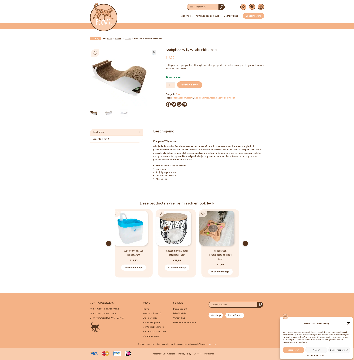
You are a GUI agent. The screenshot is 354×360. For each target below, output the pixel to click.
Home (109, 38)
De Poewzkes (231, 15)
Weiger (316, 350)
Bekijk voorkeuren (339, 350)
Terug (96, 38)
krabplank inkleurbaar (204, 98)
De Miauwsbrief (151, 336)
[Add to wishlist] (95, 53)
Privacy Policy (319, 355)
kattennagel (177, 98)
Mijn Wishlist (180, 313)
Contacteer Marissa (153, 327)
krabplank (188, 98)
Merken (118, 38)
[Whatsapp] (179, 104)
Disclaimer (209, 354)
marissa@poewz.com (104, 313)
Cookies (310, 355)
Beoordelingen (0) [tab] (101, 139)
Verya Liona (211, 344)
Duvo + (128, 38)
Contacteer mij (253, 15)
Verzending (179, 318)
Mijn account (180, 309)
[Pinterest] (184, 104)
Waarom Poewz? (152, 313)
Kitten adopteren (152, 322)
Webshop (186, 15)
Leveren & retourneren (185, 322)
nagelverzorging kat (225, 98)
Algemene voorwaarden (164, 354)
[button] (348, 323)
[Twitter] (173, 104)
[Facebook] (168, 104)
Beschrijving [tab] (99, 132)
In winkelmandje (190, 84)
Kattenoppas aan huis (207, 15)
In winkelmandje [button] (134, 267)
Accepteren (293, 350)
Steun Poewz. (234, 315)
